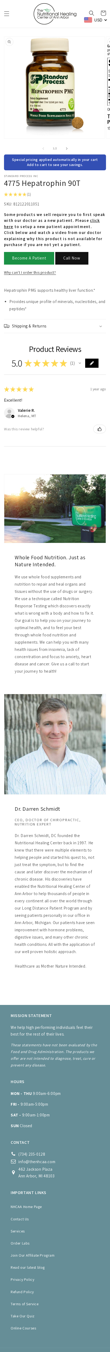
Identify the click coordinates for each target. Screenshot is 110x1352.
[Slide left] (43, 148)
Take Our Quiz (23, 1316)
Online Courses (23, 1328)
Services (18, 1231)
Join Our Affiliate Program (33, 1255)
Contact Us (20, 1219)
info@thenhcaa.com (36, 1161)
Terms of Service (25, 1303)
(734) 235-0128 (31, 1154)
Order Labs (20, 1243)
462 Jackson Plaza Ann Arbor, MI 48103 (36, 1172)
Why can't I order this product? (30, 272)
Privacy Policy (22, 1279)
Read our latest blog (28, 1267)
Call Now (71, 258)
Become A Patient (29, 258)
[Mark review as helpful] (99, 429)
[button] (7, 14)
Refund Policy (22, 1291)
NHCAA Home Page (26, 1206)
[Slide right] (67, 148)
